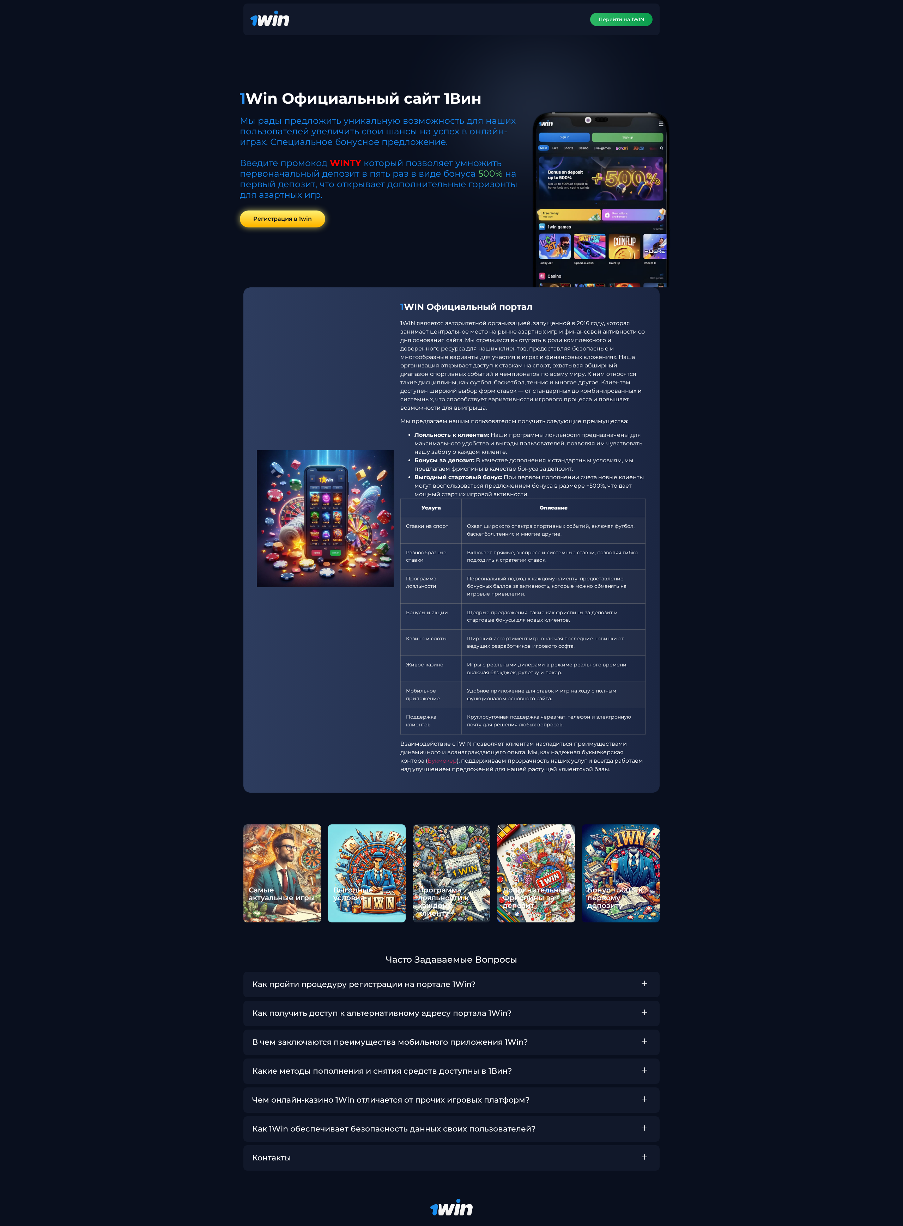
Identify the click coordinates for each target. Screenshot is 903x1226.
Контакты (271, 1158)
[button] (451, 984)
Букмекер (442, 760)
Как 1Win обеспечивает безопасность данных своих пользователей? (394, 1129)
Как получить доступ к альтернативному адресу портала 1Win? (382, 1013)
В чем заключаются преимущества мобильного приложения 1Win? (390, 1042)
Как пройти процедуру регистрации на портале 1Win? (364, 984)
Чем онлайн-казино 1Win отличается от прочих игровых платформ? (391, 1100)
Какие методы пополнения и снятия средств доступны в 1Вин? (382, 1071)
